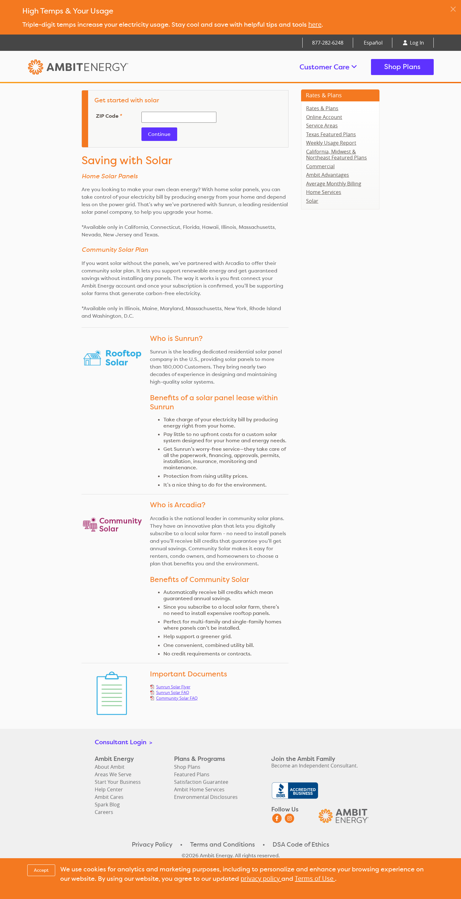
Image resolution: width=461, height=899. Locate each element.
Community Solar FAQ (177, 698)
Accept (41, 870)
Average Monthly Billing (333, 183)
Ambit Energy (90, 67)
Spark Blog (107, 804)
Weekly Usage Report (331, 142)
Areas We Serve (113, 774)
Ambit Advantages (327, 174)
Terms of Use (315, 878)
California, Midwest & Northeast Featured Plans (336, 154)
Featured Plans (191, 774)
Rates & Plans (324, 95)
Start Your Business (118, 781)
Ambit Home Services (199, 789)
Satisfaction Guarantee (201, 781)
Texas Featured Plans (331, 134)
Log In (416, 42)
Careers (104, 812)
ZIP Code (109, 116)
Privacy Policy (152, 844)
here (314, 24)
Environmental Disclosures (206, 796)
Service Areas (322, 125)
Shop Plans (402, 66)
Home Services (323, 192)
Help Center (109, 789)
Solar (312, 200)
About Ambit (110, 766)
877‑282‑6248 (327, 42)
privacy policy (261, 878)
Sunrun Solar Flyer (173, 687)
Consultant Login (123, 742)
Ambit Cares (109, 796)
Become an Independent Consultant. (314, 765)
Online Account (324, 117)
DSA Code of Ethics (301, 844)
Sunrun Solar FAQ (172, 692)
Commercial (320, 166)
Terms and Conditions (222, 844)
